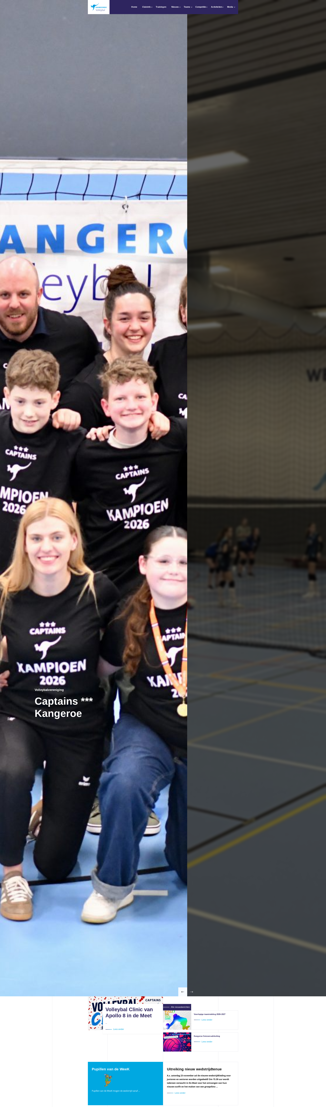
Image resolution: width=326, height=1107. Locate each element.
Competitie (200, 7)
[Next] (191, 991)
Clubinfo (146, 7)
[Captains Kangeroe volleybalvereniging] (98, 7)
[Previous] (182, 991)
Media (230, 7)
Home (134, 7)
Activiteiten (216, 7)
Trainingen (161, 7)
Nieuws (175, 7)
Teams (187, 7)
